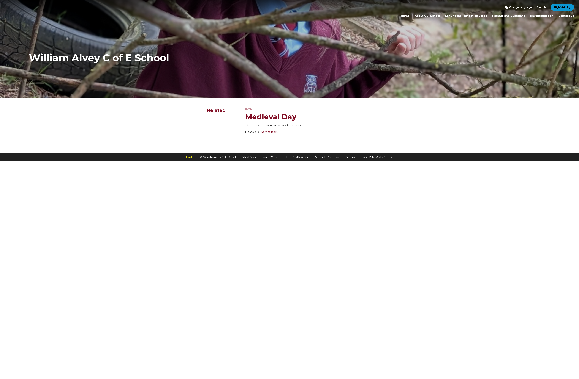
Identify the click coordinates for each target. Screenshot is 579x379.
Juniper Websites (271, 157)
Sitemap (350, 157)
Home (248, 108)
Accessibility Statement (327, 157)
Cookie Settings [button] (384, 157)
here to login (269, 131)
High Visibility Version (297, 157)
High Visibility (562, 7)
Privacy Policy (368, 157)
